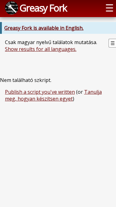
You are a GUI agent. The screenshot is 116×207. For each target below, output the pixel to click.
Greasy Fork (43, 7)
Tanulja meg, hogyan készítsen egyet (53, 95)
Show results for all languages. (40, 49)
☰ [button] (109, 7)
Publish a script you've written (40, 91)
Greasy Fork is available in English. (44, 28)
